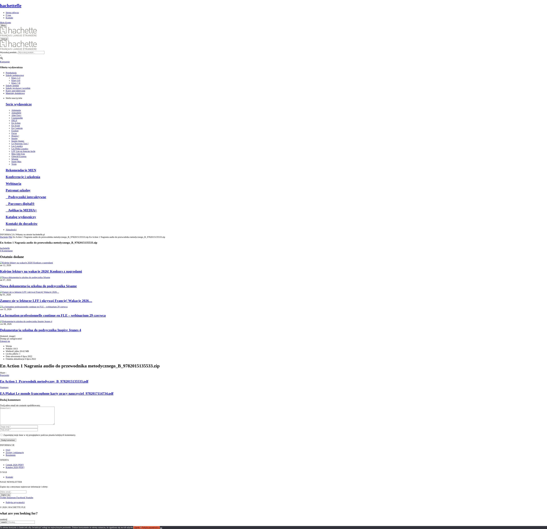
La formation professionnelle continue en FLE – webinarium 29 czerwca (53, 315)
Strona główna (12, 12)
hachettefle (10, 5)
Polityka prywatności (150, 527)
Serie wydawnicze (19, 104)
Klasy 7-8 (15, 83)
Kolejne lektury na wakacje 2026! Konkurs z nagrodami (41, 271)
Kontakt (9, 18)
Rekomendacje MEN (21, 170)
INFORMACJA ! (8, 234)
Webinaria (13, 183)
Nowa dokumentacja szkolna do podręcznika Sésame (38, 286)
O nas (8, 15)
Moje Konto (5, 22)
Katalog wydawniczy (21, 217)
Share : (3, 373)
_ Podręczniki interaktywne (26, 197)
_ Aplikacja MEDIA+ (21, 210)
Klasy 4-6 (15, 80)
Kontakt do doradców (21, 223)
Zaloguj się (5, 341)
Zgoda (136, 527)
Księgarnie (5, 62)
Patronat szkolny (18, 190)
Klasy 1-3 (15, 78)
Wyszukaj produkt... (9, 52)
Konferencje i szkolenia (23, 177)
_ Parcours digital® (20, 204)
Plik (10, 237)
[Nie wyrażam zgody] (161, 528)
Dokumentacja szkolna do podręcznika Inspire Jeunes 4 (40, 330)
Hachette (4, 237)
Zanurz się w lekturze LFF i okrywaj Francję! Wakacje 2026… (46, 301)
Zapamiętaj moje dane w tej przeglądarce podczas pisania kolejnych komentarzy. (39, 435)
